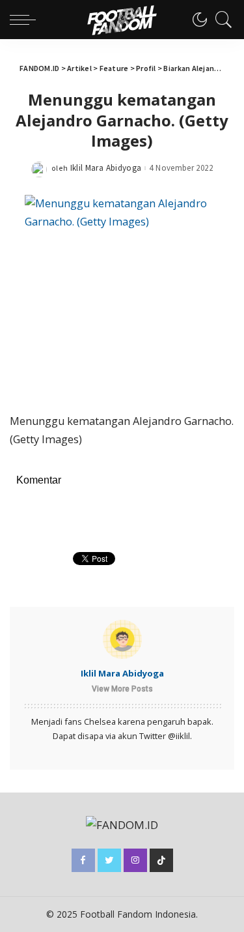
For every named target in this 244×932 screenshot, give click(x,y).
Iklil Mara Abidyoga (106, 168)
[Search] (220, 19)
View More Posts (122, 688)
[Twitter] (109, 860)
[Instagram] (135, 860)
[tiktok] (161, 860)
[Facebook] (83, 860)
